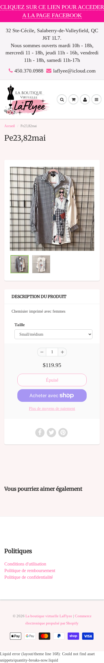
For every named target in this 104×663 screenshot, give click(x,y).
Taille (19, 324)
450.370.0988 (28, 71)
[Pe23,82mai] (52, 209)
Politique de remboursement (29, 570)
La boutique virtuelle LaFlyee (48, 616)
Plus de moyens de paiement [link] (52, 408)
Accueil (9, 126)
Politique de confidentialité (28, 577)
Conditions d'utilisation (25, 563)
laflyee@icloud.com (74, 71)
